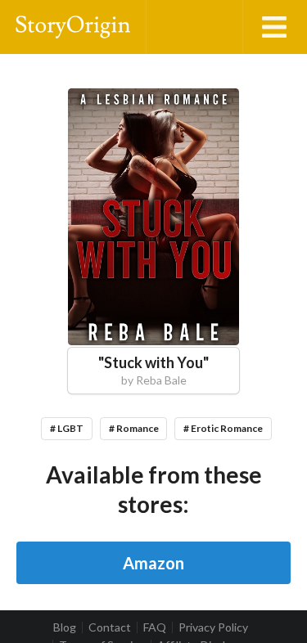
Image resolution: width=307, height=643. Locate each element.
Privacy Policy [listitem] (213, 627)
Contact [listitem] (109, 627)
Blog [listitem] (64, 627)
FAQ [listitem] (154, 627)
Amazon (153, 563)
